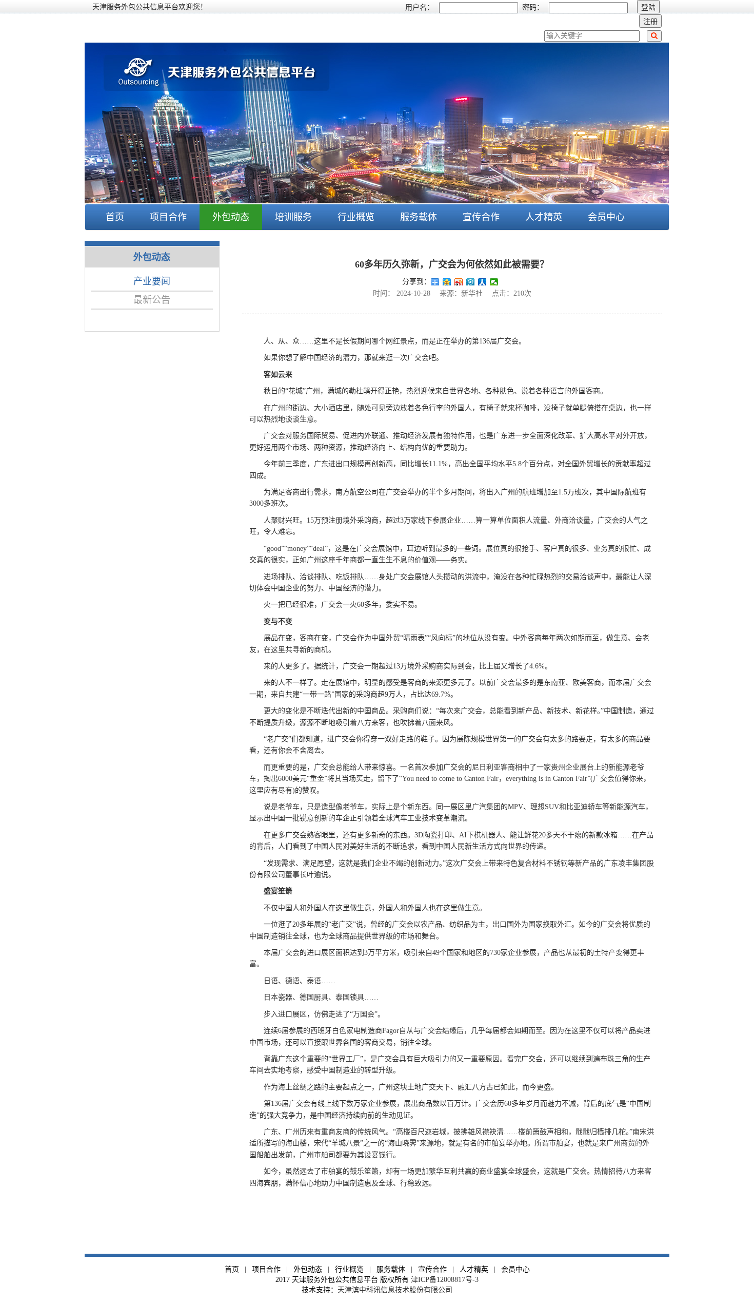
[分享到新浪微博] (458, 281)
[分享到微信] (494, 281)
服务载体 (390, 1269)
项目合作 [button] (168, 217)
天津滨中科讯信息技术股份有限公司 (395, 1290)
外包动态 (307, 1269)
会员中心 (515, 1269)
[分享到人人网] (482, 281)
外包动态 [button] (230, 217)
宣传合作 (481, 217)
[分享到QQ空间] (447, 281)
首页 (115, 217)
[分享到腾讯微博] (470, 281)
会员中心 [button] (606, 217)
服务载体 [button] (418, 217)
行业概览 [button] (356, 217)
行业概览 (349, 1269)
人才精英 (543, 217)
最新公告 (151, 300)
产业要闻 (151, 281)
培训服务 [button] (293, 217)
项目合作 (266, 1269)
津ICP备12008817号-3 (445, 1279)
